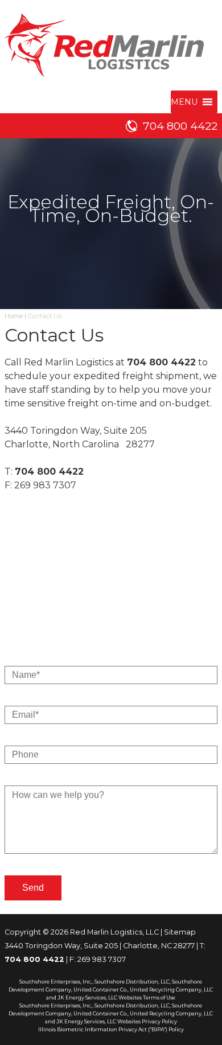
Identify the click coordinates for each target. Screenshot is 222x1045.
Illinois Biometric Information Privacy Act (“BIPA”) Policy (111, 1029)
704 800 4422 (180, 126)
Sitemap (180, 932)
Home (14, 316)
